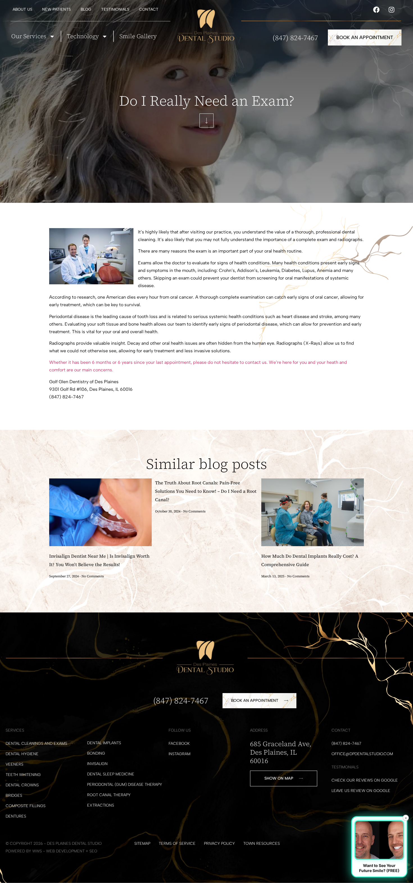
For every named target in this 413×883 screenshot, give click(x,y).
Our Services (28, 36)
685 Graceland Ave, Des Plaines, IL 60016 (280, 752)
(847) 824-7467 (295, 37)
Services (15, 730)
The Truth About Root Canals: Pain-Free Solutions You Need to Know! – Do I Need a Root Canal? (206, 491)
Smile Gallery (138, 36)
